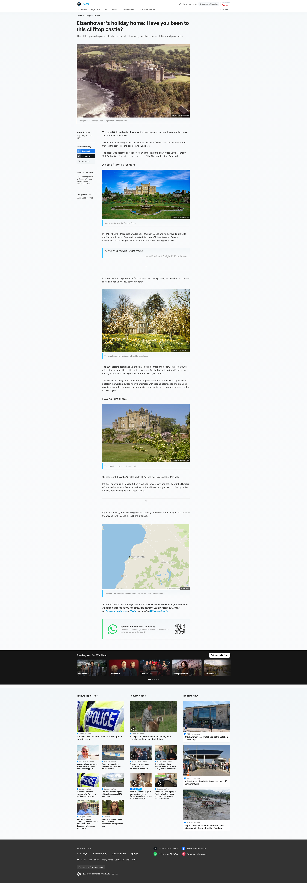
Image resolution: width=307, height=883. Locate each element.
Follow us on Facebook (196, 848)
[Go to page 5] (158, 679)
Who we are (81, 860)
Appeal (134, 853)
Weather (182, 4)
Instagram (122, 611)
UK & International (147, 9)
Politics (115, 9)
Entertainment (128, 9)
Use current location (210, 4)
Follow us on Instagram (197, 854)
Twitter (133, 611)
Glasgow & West (92, 16)
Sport (105, 9)
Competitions (100, 853)
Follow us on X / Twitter (168, 848)
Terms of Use (93, 860)
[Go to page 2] (152, 679)
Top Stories (82, 9)
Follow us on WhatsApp (168, 854)
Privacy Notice (107, 860)
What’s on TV (119, 853)
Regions (94, 9)
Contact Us (119, 860)
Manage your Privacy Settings (90, 867)
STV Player (82, 853)
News (79, 16)
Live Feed (224, 9)
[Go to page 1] (149, 679)
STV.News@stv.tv (158, 611)
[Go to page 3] (154, 679)
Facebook (110, 611)
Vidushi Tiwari (83, 132)
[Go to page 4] (156, 679)
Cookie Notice (131, 860)
